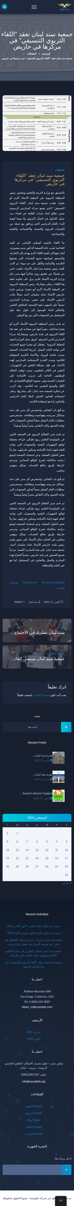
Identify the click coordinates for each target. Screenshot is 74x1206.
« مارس (66, 876)
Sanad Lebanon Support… (36, 787)
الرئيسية (46, 53)
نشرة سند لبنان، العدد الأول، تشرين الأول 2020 (33, 926)
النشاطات (31, 53)
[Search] (4, 6)
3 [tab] (37, 136)
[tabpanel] (37, 120)
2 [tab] (42, 136)
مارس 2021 (34, 1025)
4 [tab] (32, 136)
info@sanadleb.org (33, 1075)
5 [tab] (26, 136)
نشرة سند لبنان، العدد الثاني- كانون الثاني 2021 (33, 919)
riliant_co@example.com (37, 1000)
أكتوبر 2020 (33, 1032)
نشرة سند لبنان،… (41, 749)
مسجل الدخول (41, 688)
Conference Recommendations (44, 576)
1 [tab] (47, 136)
